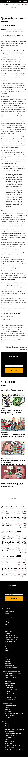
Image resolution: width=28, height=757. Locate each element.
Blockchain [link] (4, 275)
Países (6, 657)
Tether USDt (8, 509)
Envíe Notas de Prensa (11, 637)
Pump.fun (7, 564)
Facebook (9, 649)
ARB (2, 574)
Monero (7, 569)
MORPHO (3, 536)
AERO (3, 541)
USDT (3, 509)
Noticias (10, 15)
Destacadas (8, 709)
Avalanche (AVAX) (11, 697)
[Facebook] (6, 26)
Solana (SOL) (10, 691)
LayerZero (8, 566)
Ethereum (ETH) (10, 683)
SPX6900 (7, 571)
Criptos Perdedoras (10, 556)
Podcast (8, 625)
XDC (2, 545)
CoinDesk (18, 313)
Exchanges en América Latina (13, 733)
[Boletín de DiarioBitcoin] (14, 26)
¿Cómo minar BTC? (10, 743)
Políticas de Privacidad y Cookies (14, 749)
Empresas (3, 408)
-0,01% (3, 4)
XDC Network (9, 545)
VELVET (3, 534)
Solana (7, 518)
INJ (2, 548)
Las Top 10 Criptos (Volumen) (13, 507)
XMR (2, 569)
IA (1, 481)
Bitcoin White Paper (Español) (13, 745)
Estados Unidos (4, 15)
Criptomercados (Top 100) (13, 673)
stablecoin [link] (10, 109)
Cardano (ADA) (10, 693)
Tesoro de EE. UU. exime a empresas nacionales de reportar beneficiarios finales (13, 436)
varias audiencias (21, 53)
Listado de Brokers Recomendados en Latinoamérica (15, 730)
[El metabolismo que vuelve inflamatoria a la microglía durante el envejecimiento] (13, 448)
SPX (2, 571)
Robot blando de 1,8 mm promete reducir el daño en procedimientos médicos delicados (12, 484)
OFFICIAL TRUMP (9, 525)
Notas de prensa (9, 665)
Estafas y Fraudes (10, 737)
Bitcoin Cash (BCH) (11, 689)
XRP (2, 516)
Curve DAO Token (9, 567)
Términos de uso (9, 747)
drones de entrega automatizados (15, 287)
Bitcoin (7, 511)
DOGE (21, 4)
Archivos (7, 727)
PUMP (3, 564)
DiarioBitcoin (10, 35)
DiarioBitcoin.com (23, 527)
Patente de (10, 313)
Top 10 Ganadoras (11, 675)
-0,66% (15, 4)
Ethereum (7, 513)
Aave (7, 550)
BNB (2, 520)
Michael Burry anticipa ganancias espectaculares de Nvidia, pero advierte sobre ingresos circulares (12, 412)
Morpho (8, 536)
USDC (3, 515)
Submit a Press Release (11, 639)
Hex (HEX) (9, 695)
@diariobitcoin (19, 35)
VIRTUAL (3, 538)
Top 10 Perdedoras (11, 677)
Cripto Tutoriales (9, 621)
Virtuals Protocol (9, 538)
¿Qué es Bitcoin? (9, 741)
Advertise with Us (10, 635)
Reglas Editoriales (10, 641)
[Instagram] (8, 26)
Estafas (7, 615)
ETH (2, 513)
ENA (2, 559)
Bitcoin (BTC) (10, 681)
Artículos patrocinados (11, 667)
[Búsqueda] (5, 1)
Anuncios (7, 633)
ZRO (2, 566)
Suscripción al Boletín (11, 715)
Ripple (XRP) (9, 685)
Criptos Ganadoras (9, 532)
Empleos (7, 645)
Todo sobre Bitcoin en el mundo (14, 713)
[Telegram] (12, 26)
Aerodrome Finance (10, 541)
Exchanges (8, 619)
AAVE (3, 550)
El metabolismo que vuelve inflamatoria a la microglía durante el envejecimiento (13, 460)
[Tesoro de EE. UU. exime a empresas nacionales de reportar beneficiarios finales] (13, 424)
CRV (2, 567)
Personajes (8, 711)
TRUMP (3, 525)
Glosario (7, 623)
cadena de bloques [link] (14, 233)
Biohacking (3, 456)
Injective (8, 548)
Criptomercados (10, 611)
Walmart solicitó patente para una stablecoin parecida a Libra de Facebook (13, 20)
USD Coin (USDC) (11, 687)
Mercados (7, 659)
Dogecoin (7, 523)
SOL (2, 518)
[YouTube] (10, 26)
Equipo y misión (9, 643)
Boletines (7, 717)
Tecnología (8, 663)
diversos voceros (17, 55)
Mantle (8, 543)
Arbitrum (7, 574)
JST (2, 562)
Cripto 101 (7, 739)
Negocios (7, 661)
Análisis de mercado (10, 705)
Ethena (7, 559)
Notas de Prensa (9, 617)
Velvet (7, 534)
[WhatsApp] (4, 26)
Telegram (8, 651)
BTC (2, 511)
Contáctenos (8, 631)
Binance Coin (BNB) (11, 699)
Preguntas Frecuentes (11, 735)
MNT (2, 543)
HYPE (8, 4)
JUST (7, 562)
